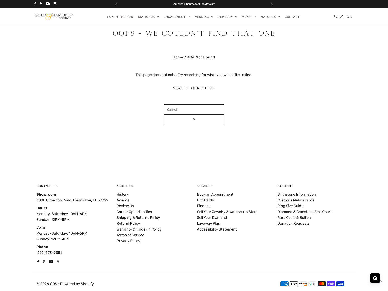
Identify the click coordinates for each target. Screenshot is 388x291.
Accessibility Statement (217, 229)
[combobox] (194, 109)
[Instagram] (54, 4)
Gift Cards (205, 200)
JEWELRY (225, 17)
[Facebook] (34, 4)
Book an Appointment (215, 194)
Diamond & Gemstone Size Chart (304, 212)
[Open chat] (375, 278)
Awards (123, 200)
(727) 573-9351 (49, 252)
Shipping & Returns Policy (138, 217)
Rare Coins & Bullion (294, 217)
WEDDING (201, 17)
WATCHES (268, 17)
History (123, 194)
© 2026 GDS (47, 284)
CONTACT (292, 17)
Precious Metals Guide (295, 200)
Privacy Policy (128, 241)
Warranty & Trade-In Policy (139, 229)
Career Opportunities (134, 212)
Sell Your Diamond (212, 217)
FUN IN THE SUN (120, 17)
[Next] (272, 4)
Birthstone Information (296, 194)
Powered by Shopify (77, 284)
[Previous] (116, 4)
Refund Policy (128, 223)
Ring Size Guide (290, 206)
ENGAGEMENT (175, 17)
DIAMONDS (146, 17)
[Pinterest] (40, 4)
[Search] (335, 17)
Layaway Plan (208, 223)
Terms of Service (130, 235)
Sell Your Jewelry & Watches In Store (227, 212)
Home (178, 57)
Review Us (125, 206)
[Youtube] (47, 4)
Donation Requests (293, 223)
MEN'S (247, 17)
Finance (204, 206)
